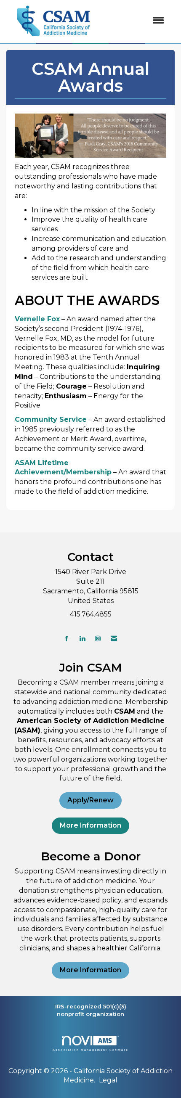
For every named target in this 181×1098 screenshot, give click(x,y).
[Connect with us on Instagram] (98, 638)
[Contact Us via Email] (113, 638)
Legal (108, 1080)
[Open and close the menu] (136, 21)
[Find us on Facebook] (67, 638)
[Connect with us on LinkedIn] (82, 638)
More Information (90, 825)
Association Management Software (90, 1049)
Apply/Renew (90, 800)
